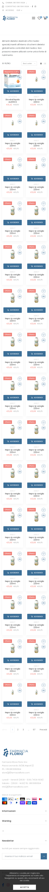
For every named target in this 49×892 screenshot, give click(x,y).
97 (34, 729)
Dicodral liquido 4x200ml (13, 100)
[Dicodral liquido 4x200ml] (12, 79)
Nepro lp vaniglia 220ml (36, 100)
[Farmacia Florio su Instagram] (35, 6)
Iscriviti (44, 856)
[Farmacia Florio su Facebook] (32, 6)
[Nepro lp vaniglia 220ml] (36, 79)
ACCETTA (24, 887)
